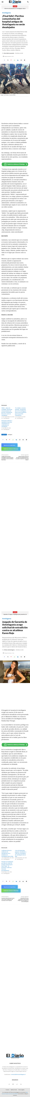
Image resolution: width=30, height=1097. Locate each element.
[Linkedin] (17, 60)
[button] (2, 2)
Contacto (7, 1089)
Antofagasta (6, 13)
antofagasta (10, 434)
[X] (7, 60)
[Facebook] (4, 60)
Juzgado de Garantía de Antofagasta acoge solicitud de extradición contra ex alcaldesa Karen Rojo (7, 458)
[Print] (23, 439)
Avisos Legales (21, 1089)
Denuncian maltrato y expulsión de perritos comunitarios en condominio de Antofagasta (6, 423)
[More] (24, 60)
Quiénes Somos (14, 1089)
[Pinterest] (11, 60)
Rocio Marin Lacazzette (9, 53)
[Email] (21, 60)
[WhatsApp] (14, 60)
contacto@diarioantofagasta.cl (18, 1074)
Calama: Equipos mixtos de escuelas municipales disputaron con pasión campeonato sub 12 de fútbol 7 (22, 458)
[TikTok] (17, 1084)
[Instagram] (13, 1084)
